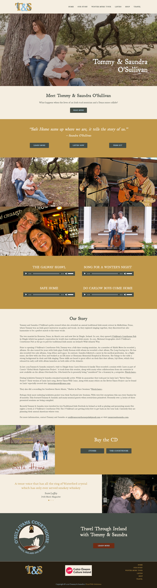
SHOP (141, 576)
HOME (140, 565)
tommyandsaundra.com (118, 417)
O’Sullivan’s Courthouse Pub (123, 336)
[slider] (71, 273)
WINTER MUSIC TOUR (134, 570)
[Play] (26, 274)
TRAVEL (139, 579)
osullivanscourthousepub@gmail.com (84, 417)
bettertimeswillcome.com (59, 383)
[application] (49, 273)
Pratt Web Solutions (93, 584)
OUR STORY (138, 568)
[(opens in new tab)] (31, 537)
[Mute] (66, 274)
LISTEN (140, 573)
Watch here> (130, 372)
